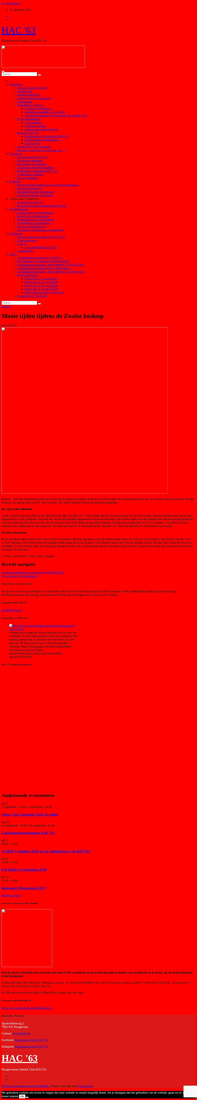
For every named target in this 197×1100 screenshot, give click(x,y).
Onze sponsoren (27, 240)
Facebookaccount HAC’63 (31, 1040)
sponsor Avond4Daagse (31, 226)
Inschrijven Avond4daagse (33, 216)
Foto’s (13, 254)
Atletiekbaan (24, 91)
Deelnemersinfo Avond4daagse (36, 219)
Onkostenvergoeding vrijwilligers (45, 112)
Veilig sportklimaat (28, 119)
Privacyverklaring (27, 178)
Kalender (14, 181)
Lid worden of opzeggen (32, 164)
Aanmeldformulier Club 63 (41, 247)
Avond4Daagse (18, 209)
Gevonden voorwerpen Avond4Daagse (40, 230)
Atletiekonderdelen (28, 94)
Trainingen (15, 153)
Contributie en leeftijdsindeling (35, 167)
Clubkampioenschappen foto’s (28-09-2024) (44, 268)
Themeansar (85, 1086)
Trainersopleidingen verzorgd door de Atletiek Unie (56, 115)
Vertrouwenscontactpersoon (41, 129)
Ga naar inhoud (11, 3)
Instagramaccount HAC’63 (31, 1046)
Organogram (24, 101)
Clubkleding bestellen (30, 174)
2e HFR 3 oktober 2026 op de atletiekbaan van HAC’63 (46, 851)
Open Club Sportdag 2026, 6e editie (30, 814)
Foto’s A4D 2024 (27, 275)
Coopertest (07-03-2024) (32, 296)
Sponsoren (15, 233)
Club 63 (22, 244)
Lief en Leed (32, 143)
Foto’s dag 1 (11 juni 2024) (41, 278)
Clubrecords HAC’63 (30, 202)
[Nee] (26, 1097)
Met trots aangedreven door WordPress (25, 1086)
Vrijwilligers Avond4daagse (34, 223)
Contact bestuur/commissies (34, 98)
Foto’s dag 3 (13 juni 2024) (41, 285)
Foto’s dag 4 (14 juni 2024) (41, 289)
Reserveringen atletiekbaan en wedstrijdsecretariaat (48, 185)
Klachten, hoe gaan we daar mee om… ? (41, 150)
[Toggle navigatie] (3, 71)
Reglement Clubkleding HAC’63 (37, 171)
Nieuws (6, 306)
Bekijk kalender (11, 895)
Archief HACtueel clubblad (34, 146)
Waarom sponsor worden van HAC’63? (41, 237)
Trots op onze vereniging (32, 87)
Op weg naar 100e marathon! (19, 576)
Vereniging (16, 84)
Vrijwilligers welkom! (30, 105)
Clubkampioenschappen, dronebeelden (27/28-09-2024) (51, 264)
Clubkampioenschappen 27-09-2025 (39, 257)
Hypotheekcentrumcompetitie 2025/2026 (42, 205)
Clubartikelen (25, 250)
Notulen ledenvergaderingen (42, 139)
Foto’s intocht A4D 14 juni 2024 (44, 292)
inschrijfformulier (12, 610)
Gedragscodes (33, 122)
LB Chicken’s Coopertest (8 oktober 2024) (43, 261)
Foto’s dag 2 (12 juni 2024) (41, 282)
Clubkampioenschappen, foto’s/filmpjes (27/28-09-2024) (51, 271)
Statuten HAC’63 (27, 133)
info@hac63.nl (22, 1033)
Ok (22, 1096)
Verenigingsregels (35, 126)
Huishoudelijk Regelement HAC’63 (46, 136)
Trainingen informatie (30, 160)
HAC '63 (19, 30)
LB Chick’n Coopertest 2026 (24, 870)
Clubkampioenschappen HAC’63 (28, 833)
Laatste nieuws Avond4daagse (35, 212)
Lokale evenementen (29, 188)
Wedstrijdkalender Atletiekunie (35, 191)
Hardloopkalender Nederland (34, 195)
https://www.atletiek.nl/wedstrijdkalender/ (27, 1008)
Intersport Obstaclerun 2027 (24, 888)
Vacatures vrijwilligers (38, 108)
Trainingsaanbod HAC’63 (33, 157)
